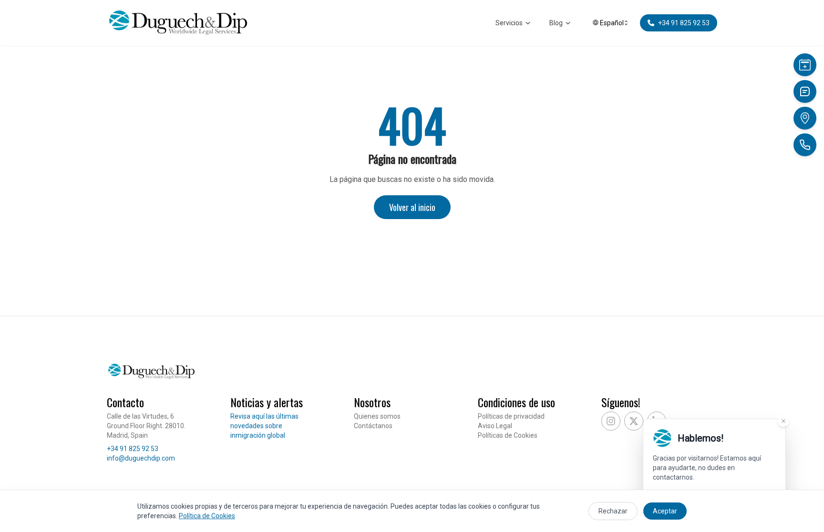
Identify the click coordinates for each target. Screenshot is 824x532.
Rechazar (613, 511)
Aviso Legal (495, 426)
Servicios (509, 23)
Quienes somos (377, 416)
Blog (556, 23)
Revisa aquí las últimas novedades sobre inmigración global (264, 425)
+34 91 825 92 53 (132, 448)
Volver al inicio (412, 207)
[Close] (783, 421)
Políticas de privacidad (511, 416)
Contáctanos (373, 426)
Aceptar (665, 511)
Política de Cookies (207, 516)
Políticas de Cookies (507, 435)
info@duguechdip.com (141, 458)
